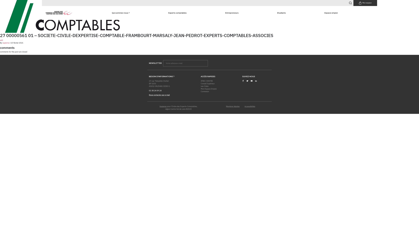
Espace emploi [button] (331, 13)
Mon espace (367, 3)
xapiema (6, 43)
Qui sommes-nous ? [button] (121, 13)
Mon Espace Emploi (209, 89)
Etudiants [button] (281, 13)
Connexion (205, 91)
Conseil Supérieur (208, 83)
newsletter (155, 63)
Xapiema (163, 106)
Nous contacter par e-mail (159, 95)
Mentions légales (233, 106)
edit (1, 40)
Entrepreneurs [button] (232, 13)
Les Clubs (205, 86)
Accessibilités (250, 106)
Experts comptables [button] (177, 13)
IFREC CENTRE (207, 81)
